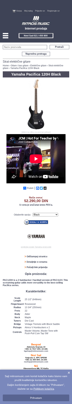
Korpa (19, 11)
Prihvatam (36, 397)
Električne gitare (38, 65)
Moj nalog (28, 11)
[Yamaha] (36, 236)
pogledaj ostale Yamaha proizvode (36, 247)
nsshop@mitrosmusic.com (36, 362)
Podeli (30, 188)
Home (6, 65)
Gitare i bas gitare (19, 65)
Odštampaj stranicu (37, 256)
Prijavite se (40, 11)
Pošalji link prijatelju (37, 267)
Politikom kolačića (43, 388)
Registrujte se (53, 11)
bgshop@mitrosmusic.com (36, 351)
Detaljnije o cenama (37, 262)
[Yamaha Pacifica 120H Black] (36, 128)
